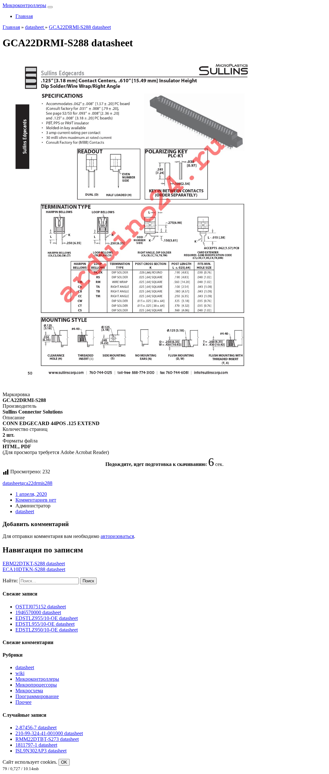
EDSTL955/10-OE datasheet (45, 624)
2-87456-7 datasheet (36, 727)
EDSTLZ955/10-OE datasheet (46, 618)
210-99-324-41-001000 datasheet (49, 733)
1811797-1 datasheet (36, 745)
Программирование (37, 696)
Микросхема (29, 690)
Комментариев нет (35, 500)
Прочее (23, 702)
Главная (24, 16)
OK (64, 762)
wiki (19, 673)
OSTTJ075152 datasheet (40, 606)
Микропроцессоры (36, 684)
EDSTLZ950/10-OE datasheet (46, 630)
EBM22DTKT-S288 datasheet (34, 563)
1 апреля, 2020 (31, 494)
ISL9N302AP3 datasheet (41, 750)
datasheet (12, 483)
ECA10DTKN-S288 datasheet (34, 569)
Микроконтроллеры (24, 5)
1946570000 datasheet (38, 612)
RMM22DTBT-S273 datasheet (47, 739)
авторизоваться (117, 536)
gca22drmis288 (36, 483)
